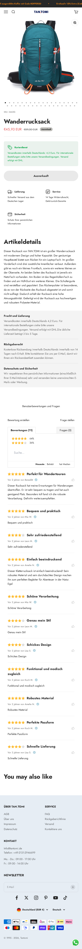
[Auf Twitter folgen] (26, 897)
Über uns (9, 819)
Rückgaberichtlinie (55, 819)
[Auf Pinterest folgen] (45, 897)
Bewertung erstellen (18, 420)
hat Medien (64, 464)
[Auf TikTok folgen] (65, 897)
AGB (6, 814)
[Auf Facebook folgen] (16, 897)
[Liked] (73, 480)
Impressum (10, 824)
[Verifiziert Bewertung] (36, 479)
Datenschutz (10, 829)
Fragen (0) (65, 430)
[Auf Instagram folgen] (36, 897)
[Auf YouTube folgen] (55, 897)
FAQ (47, 814)
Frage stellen (67, 420)
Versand (49, 824)
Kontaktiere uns (53, 829)
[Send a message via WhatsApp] (75, 942)
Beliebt (50, 464)
